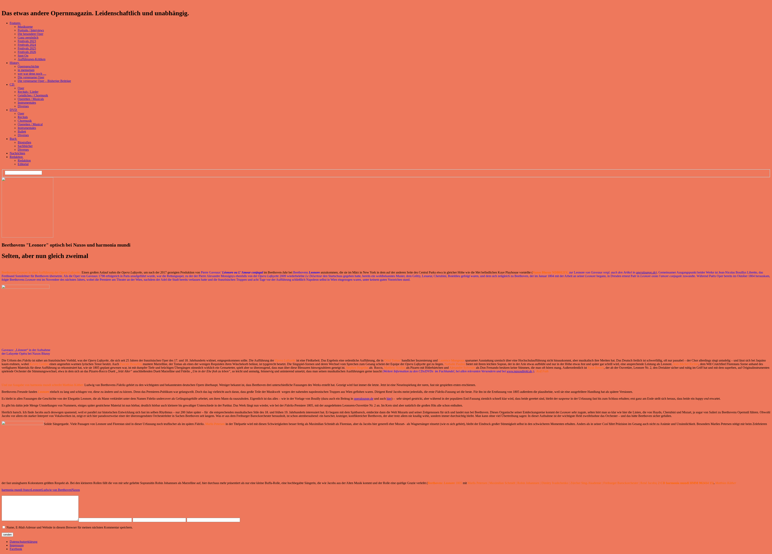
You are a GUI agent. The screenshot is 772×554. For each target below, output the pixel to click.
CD (12, 84)
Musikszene (25, 26)
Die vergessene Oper (31, 77)
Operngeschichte (28, 66)
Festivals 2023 (27, 41)
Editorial (23, 164)
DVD (14, 110)
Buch (13, 138)
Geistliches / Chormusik (33, 95)
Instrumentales (27, 102)
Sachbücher (25, 146)
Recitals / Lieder (28, 91)
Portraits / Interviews (31, 30)
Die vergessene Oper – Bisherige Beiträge (44, 81)
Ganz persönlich (28, 37)
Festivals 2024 (27, 44)
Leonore (36, 490)
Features (15, 23)
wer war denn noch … (32, 73)
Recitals (23, 117)
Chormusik (25, 120)
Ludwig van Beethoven (57, 490)
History (15, 63)
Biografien (24, 142)
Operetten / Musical (30, 124)
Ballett (22, 131)
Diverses (23, 106)
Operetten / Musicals (31, 99)
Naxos (76, 490)
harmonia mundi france (16, 490)
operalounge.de (646, 272)
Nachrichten (17, 153)
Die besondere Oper (30, 34)
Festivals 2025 (27, 48)
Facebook (16, 549)
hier (389, 398)
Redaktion (17, 157)
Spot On (23, 55)
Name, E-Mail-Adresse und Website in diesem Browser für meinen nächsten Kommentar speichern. (69, 527)
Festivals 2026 (27, 52)
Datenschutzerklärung (23, 541)
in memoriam (26, 70)
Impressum (17, 545)
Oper (21, 88)
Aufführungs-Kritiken (31, 59)
